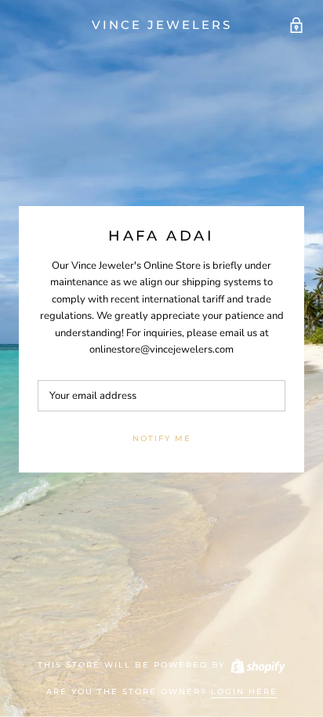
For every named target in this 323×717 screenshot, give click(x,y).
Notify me (161, 438)
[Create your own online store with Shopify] (257, 665)
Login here (244, 691)
